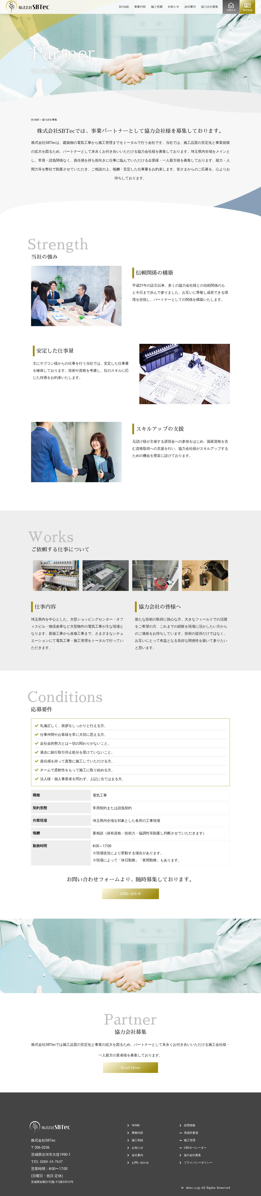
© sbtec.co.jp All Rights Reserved (205, 1187)
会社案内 (190, 6)
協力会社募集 (209, 6)
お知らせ (173, 6)
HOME (124, 6)
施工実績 (156, 6)
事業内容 (140, 6)
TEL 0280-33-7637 (47, 1161)
